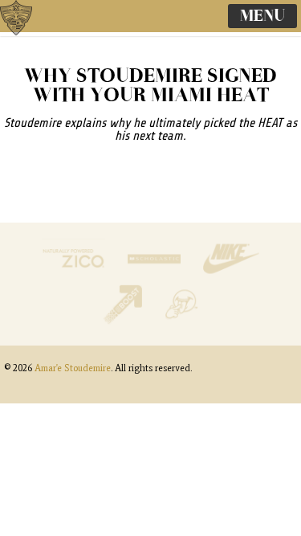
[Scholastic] (155, 274)
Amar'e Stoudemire (32, 36)
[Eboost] (125, 320)
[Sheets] (181, 320)
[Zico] (75, 274)
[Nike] (231, 274)
